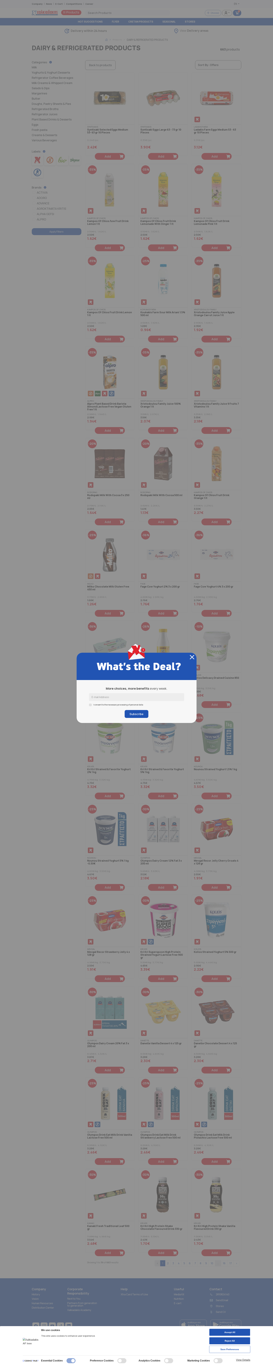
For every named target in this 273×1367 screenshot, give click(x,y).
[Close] (192, 657)
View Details (243, 1360)
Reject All (230, 1341)
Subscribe (136, 714)
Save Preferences (229, 1349)
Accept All (229, 1332)
